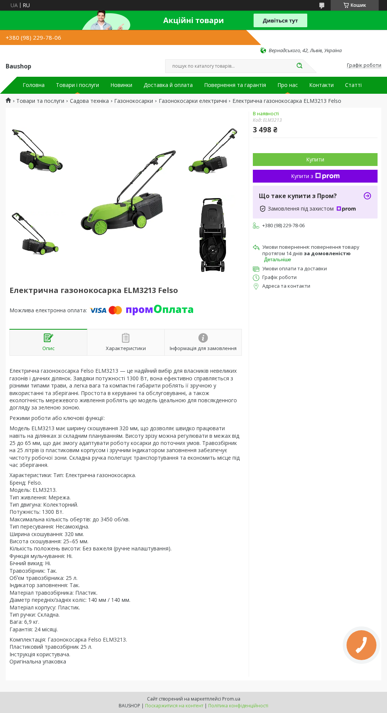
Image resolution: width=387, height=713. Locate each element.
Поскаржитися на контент (174, 705)
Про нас (287, 85)
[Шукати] (299, 66)
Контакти (321, 85)
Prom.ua (231, 699)
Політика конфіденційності (238, 705)
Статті (353, 85)
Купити (315, 159)
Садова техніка (89, 101)
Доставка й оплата (168, 85)
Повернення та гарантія (235, 85)
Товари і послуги (77, 85)
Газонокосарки (133, 101)
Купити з (302, 176)
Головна (34, 85)
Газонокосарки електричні (193, 101)
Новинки (121, 85)
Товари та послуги (40, 101)
